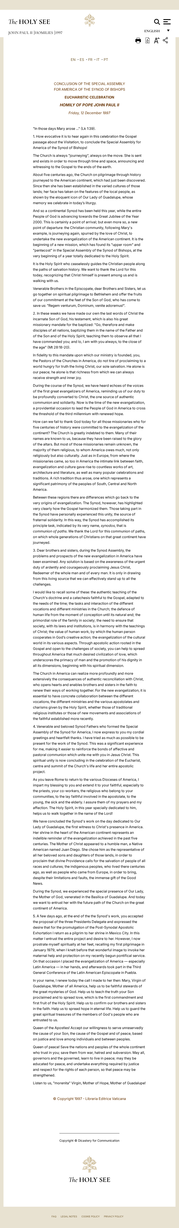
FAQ (54, 1216)
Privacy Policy (113, 1216)
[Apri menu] (166, 21)
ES (82, 59)
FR (90, 59)
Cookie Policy (90, 1216)
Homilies (44, 32)
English (154, 32)
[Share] (166, 41)
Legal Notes (69, 1216)
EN (73, 59)
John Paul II (20, 32)
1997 (58, 32)
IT (98, 59)
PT (106, 59)
